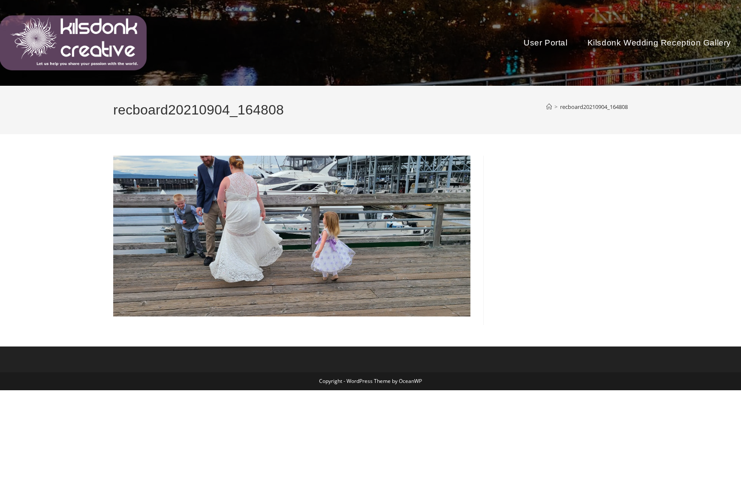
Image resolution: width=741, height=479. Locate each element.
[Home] (549, 107)
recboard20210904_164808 (594, 107)
